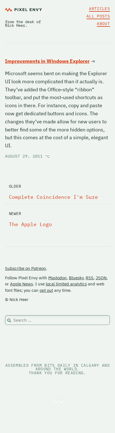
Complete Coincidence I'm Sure (53, 197)
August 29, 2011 (27, 156)
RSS (90, 277)
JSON (101, 277)
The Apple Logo (30, 224)
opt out (46, 290)
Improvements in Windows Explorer (47, 61)
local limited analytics (66, 284)
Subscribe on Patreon (25, 268)
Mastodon (57, 277)
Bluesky (76, 277)
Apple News (21, 284)
